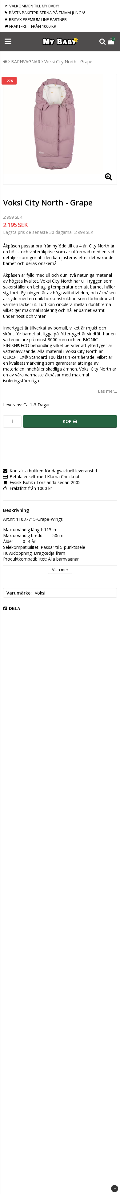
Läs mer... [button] (107, 391)
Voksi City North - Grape (68, 61)
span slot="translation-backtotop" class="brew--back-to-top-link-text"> (114, 1188)
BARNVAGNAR (25, 61)
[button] (111, 41)
